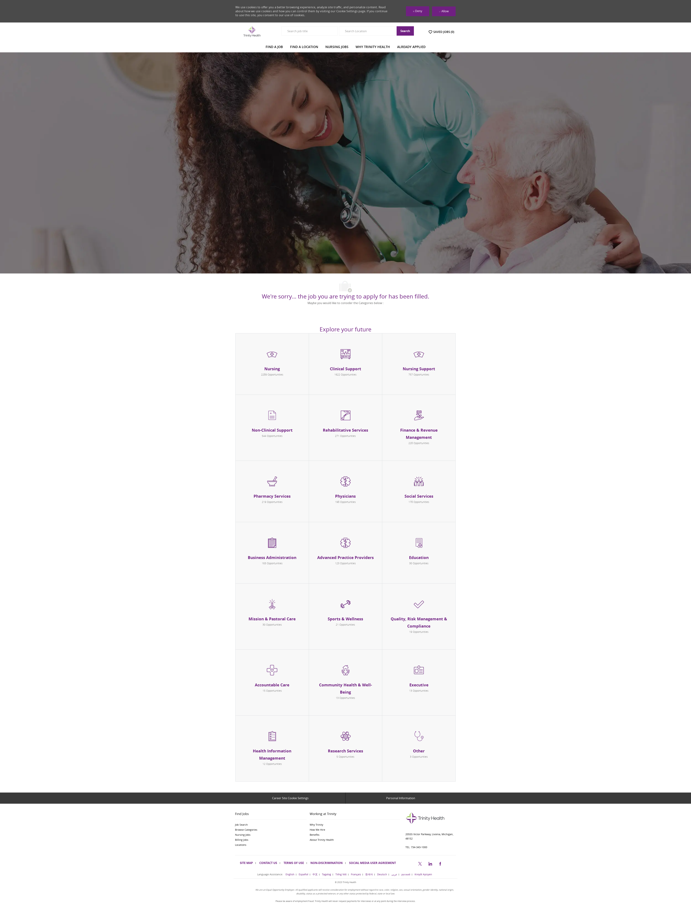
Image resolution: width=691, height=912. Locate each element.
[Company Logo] (252, 31)
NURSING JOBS (336, 47)
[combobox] (309, 31)
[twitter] (420, 863)
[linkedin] (430, 863)
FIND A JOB (274, 47)
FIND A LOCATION (304, 47)
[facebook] (440, 863)
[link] (271, 825)
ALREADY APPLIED (411, 47)
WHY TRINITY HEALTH (373, 47)
